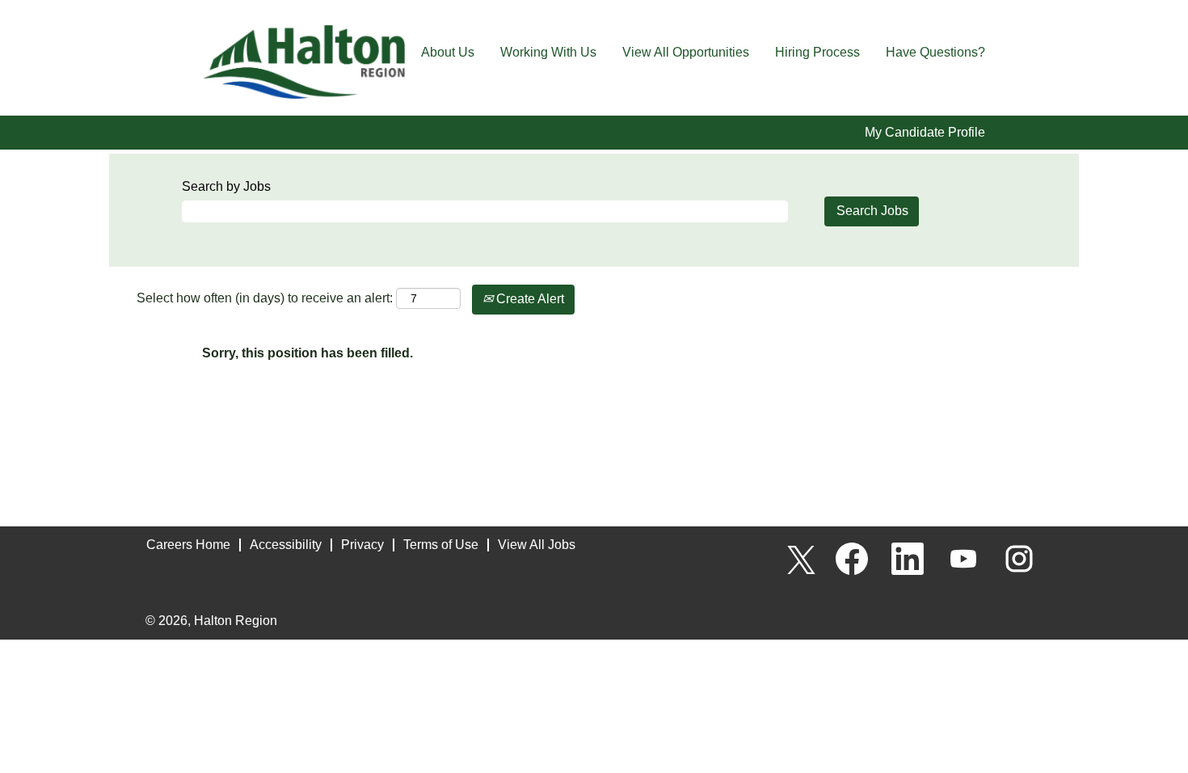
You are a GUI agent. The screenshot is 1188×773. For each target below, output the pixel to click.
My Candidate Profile (925, 132)
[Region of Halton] (304, 61)
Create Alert (528, 299)
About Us (447, 52)
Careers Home (188, 544)
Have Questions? (935, 52)
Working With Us (548, 52)
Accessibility (286, 544)
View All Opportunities (685, 52)
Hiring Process (817, 52)
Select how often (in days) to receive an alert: (265, 298)
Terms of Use (440, 544)
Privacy (362, 544)
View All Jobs (536, 544)
